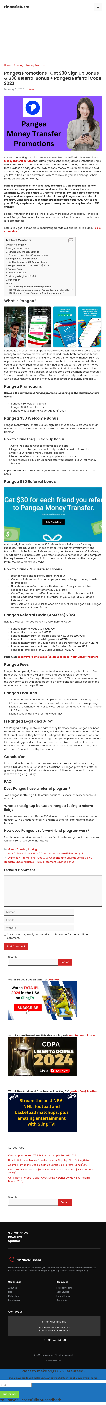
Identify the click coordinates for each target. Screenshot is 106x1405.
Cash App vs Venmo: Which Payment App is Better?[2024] (42, 1155)
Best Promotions (64, 1287)
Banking (18, 65)
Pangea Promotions (18, 248)
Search (12, 957)
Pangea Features (17, 272)
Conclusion (14, 279)
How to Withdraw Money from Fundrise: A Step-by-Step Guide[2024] (49, 1160)
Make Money (14, 1296)
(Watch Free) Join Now (81, 1035)
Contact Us (61, 1300)
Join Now (53, 979)
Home (7, 65)
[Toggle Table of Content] (69, 240)
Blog (10, 1291)
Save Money (14, 1300)
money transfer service (18, 161)
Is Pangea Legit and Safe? (22, 276)
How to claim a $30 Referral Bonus (29, 262)
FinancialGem (16, 6)
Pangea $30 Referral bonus (23, 258)
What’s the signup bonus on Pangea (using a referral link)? (43, 290)
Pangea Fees (15, 269)
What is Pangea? (16, 244)
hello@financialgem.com (54, 1321)
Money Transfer (35, 65)
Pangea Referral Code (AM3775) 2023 (28, 265)
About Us (12, 1287)
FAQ (11, 283)
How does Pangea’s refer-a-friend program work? (38, 293)
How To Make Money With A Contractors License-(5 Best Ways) (45, 853)
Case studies (62, 1291)
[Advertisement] (53, 34)
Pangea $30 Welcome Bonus (23, 251)
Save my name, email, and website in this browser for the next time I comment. (48, 936)
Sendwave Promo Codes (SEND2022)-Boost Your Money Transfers (58, 657)
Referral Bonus (63, 1296)
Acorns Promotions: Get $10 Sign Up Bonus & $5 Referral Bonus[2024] (49, 1165)
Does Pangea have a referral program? (32, 286)
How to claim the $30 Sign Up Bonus (30, 255)
